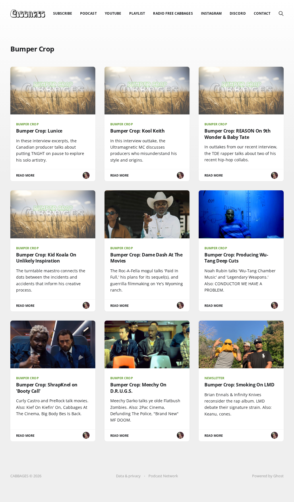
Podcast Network (163, 475)
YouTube (113, 13)
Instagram (211, 13)
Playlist (137, 13)
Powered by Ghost (268, 475)
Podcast (88, 13)
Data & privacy (128, 475)
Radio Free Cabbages (173, 13)
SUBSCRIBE (62, 13)
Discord (237, 13)
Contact (262, 13)
